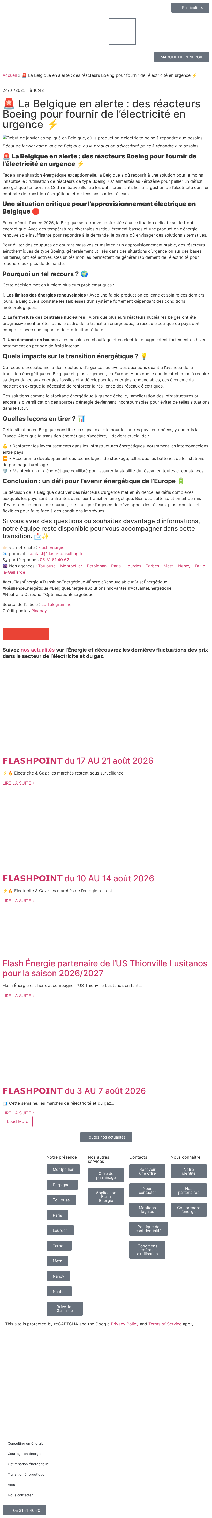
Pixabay (39, 610)
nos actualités (38, 650)
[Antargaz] (196, 1365)
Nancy (185, 565)
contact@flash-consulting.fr (55, 553)
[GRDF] (41, 1348)
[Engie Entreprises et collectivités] (119, 1347)
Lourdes (133, 565)
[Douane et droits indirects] (67, 1367)
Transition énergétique (26, 1474)
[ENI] (170, 1344)
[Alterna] (41, 1365)
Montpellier (71, 565)
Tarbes (152, 565)
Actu (11, 1485)
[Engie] (93, 1344)
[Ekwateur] (15, 1363)
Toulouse (47, 565)
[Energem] (196, 1344)
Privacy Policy (125, 1323)
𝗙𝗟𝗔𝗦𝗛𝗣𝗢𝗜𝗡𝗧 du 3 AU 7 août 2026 (74, 1091)
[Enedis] (15, 1345)
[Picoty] (119, 1364)
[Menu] (122, 31)
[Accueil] (23, 1164)
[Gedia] (93, 1365)
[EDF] (67, 1345)
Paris (116, 565)
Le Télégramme (56, 604)
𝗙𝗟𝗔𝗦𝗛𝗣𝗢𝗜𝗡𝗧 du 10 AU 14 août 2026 (78, 878)
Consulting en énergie (26, 1443)
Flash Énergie (51, 547)
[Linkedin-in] (149, 1270)
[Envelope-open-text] (135, 1284)
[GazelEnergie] (170, 1363)
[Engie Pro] (144, 1345)
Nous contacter (20, 1495)
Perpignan (97, 565)
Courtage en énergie (24, 1454)
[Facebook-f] (135, 1270)
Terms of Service (164, 1323)
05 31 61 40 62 (54, 559)
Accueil (10, 75)
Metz (169, 565)
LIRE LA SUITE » (19, 783)
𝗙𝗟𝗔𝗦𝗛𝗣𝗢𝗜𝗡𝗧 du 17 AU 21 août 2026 (78, 761)
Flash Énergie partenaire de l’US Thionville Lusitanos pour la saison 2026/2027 (105, 968)
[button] (8, 634)
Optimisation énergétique (28, 1464)
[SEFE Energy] (144, 1363)
